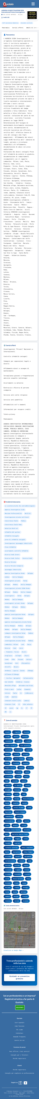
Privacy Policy (19, 1094)
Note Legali (22, 1092)
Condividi (6, 17)
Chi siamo (19, 1029)
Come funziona (19, 1026)
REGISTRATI (20, 1007)
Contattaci (19, 1033)
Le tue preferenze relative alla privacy (19, 1096)
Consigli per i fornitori (19, 1055)
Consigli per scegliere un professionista (19, 1073)
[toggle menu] (33, 4)
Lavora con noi (19, 1040)
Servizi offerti (17, 27)
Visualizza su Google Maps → (13, 950)
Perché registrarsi (19, 1058)
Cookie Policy (30, 1092)
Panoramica (5, 27)
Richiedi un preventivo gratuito (19, 977)
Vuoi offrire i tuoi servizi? (19, 1051)
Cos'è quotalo (19, 1022)
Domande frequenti (19, 1036)
